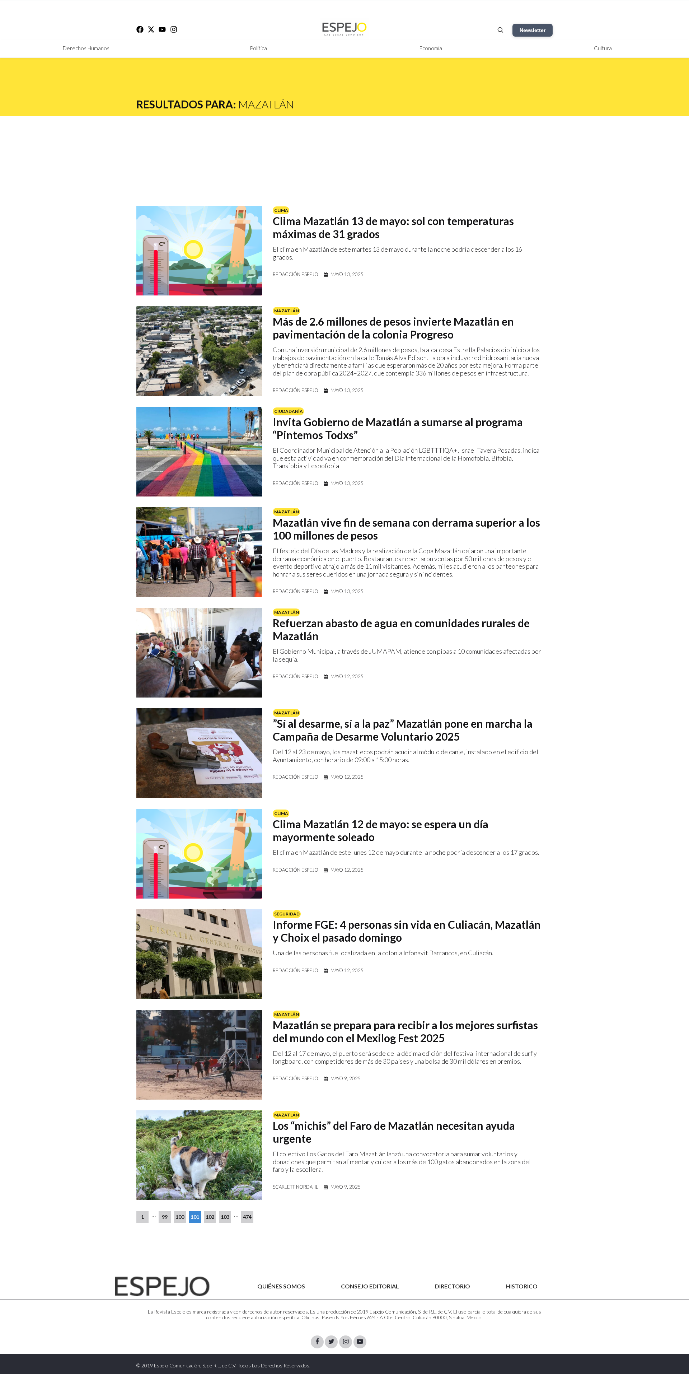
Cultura (603, 48)
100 (179, 1217)
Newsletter (532, 30)
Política (258, 48)
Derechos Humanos (86, 48)
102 (210, 1217)
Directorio (452, 1286)
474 (247, 1217)
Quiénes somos (281, 1286)
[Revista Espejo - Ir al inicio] (162, 1287)
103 (225, 1217)
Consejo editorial (370, 1286)
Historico (522, 1286)
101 (195, 1217)
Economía (431, 48)
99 (165, 1217)
